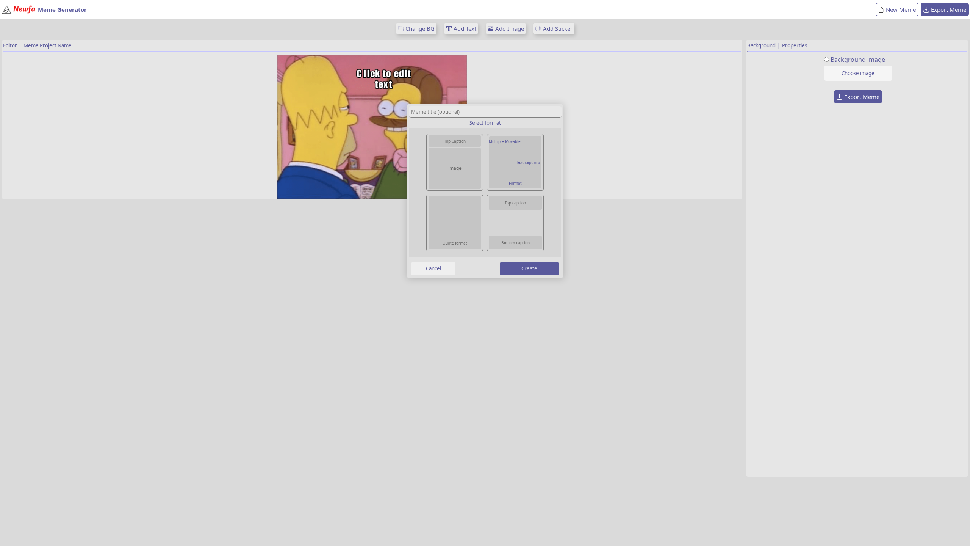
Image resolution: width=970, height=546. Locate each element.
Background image (858, 59)
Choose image (858, 73)
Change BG (420, 28)
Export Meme (948, 9)
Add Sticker (558, 28)
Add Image (509, 28)
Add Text (465, 28)
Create (529, 268)
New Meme (901, 9)
